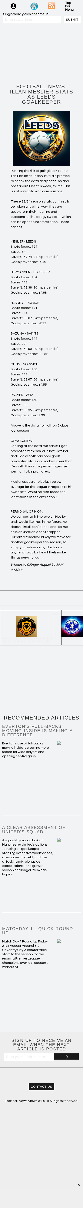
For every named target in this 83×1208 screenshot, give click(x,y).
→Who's (72, 626)
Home (57, 614)
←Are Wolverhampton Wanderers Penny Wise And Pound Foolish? (26, 628)
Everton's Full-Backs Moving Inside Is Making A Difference (37, 730)
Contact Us (41, 1086)
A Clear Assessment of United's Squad (34, 829)
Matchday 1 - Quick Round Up (37, 930)
